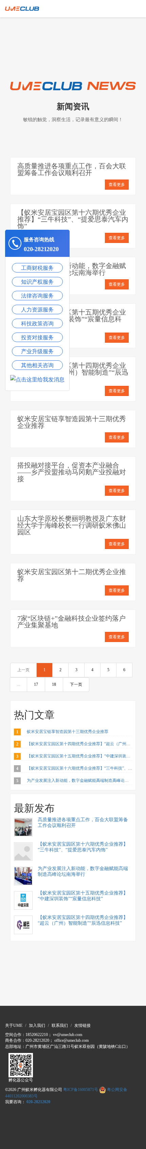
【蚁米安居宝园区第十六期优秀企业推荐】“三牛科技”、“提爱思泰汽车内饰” (72, 219)
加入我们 (37, 1025)
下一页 (76, 684)
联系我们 (60, 1025)
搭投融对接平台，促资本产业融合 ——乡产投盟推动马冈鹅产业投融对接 (71, 472)
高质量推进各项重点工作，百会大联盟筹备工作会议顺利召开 (71, 169)
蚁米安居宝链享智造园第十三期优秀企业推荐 (71, 422)
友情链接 (82, 1025)
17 (36, 684)
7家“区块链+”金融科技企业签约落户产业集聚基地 (71, 622)
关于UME (13, 1025)
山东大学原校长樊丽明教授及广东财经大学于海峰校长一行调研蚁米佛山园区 (71, 525)
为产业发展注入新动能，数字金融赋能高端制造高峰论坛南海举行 (71, 269)
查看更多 (117, 184)
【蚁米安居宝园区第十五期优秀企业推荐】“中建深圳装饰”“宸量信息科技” (71, 318)
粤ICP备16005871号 (80, 1089)
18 (54, 684)
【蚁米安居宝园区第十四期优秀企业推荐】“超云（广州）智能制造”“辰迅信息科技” (72, 372)
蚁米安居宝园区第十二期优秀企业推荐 (71, 575)
